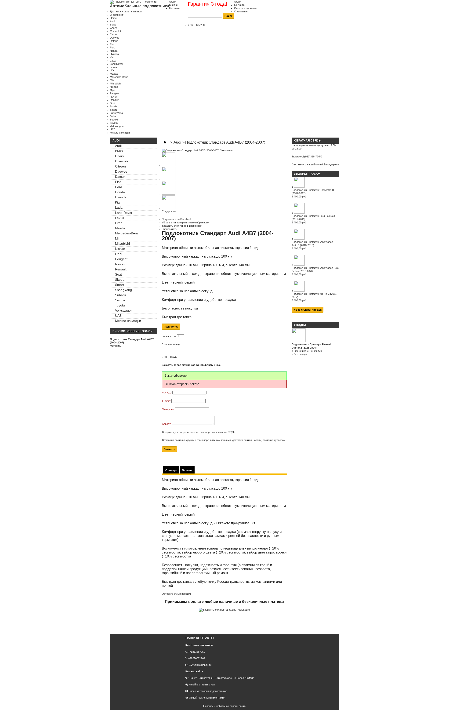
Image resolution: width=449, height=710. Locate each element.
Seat (112, 103)
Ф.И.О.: (167, 392)
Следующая (169, 211)
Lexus (113, 67)
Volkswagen (116, 126)
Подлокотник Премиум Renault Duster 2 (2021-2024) (312, 346)
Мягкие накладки (120, 132)
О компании (241, 11)
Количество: (169, 336)
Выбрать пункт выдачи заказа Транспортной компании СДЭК (198, 432)
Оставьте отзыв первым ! (177, 593)
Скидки (173, 5)
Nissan (114, 86)
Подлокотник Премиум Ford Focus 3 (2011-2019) (313, 219)
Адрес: (166, 423)
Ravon (113, 96)
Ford (112, 47)
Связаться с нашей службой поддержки (315, 164)
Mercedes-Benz (119, 77)
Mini (112, 80)
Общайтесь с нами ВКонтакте (206, 697)
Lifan (112, 70)
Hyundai (114, 54)
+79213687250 (196, 25)
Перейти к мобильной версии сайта (224, 706)
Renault (114, 99)
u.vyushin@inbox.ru (200, 664)
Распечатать (169, 229)
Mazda (114, 73)
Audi (112, 21)
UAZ (112, 129)
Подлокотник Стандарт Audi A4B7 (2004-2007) (132, 341)
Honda (113, 50)
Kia (111, 57)
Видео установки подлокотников (207, 691)
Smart (113, 109)
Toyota (114, 122)
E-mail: (166, 401)
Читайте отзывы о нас (201, 684)
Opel (112, 90)
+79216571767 (196, 658)
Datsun (114, 41)
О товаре (171, 470)
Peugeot (114, 93)
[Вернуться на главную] (165, 142)
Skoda (113, 106)
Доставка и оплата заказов (126, 11)
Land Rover (116, 63)
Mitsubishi (115, 83)
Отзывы (187, 470)
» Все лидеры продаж (307, 309)
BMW (113, 24)
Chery (113, 27)
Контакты (239, 5)
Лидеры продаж (307, 173)
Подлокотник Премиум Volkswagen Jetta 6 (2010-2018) (312, 245)
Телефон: (168, 409)
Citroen (114, 34)
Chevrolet (115, 31)
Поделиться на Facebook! (177, 219)
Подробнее (171, 326)
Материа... (116, 345)
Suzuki (114, 119)
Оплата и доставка (245, 8)
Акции (237, 1)
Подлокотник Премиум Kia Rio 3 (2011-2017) (314, 297)
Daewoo (114, 37)
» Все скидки (299, 354)
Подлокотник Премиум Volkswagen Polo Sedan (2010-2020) (315, 271)
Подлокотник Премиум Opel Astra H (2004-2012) (313, 193)
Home (113, 18)
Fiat (112, 44)
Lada (113, 60)
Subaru (114, 116)
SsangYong (116, 113)
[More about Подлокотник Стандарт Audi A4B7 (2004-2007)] (133, 336)
